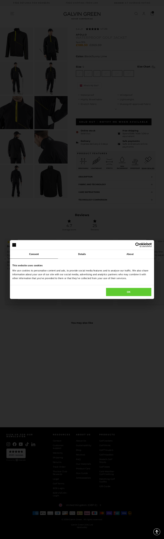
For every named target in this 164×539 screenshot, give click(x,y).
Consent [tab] (34, 254)
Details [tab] (82, 254)
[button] (157, 532)
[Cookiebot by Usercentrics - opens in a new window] (138, 244)
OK (129, 292)
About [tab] (130, 254)
